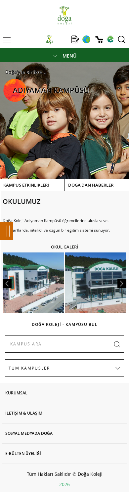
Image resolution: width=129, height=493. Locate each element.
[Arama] (121, 39)
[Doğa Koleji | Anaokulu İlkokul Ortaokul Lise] (64, 15)
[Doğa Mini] (62, 39)
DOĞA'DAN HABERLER (90, 185)
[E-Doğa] (110, 39)
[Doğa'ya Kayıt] (75, 39)
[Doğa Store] (99, 39)
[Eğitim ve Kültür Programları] (86, 39)
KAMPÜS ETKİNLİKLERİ (26, 185)
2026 (64, 484)
